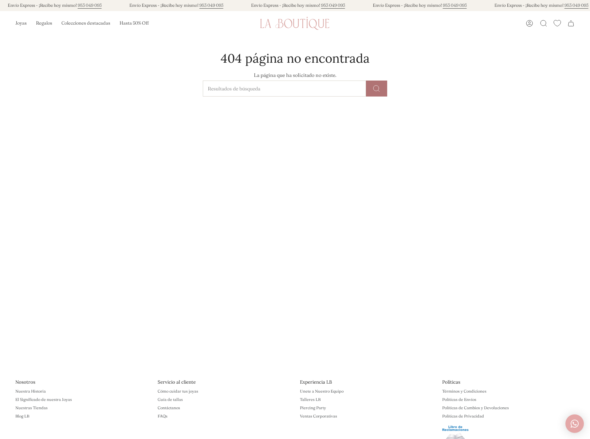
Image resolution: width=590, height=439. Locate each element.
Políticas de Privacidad (463, 415)
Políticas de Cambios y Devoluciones (475, 407)
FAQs (162, 415)
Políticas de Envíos (459, 399)
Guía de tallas (170, 399)
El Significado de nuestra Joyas (43, 399)
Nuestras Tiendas (31, 407)
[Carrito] (571, 23)
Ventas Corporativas (318, 415)
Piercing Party (313, 407)
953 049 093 (90, 5)
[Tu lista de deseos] (557, 23)
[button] (21, 23)
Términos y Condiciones (464, 391)
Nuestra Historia (30, 391)
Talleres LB (310, 399)
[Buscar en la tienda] (376, 89)
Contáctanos (169, 407)
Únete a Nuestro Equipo (322, 391)
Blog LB (22, 415)
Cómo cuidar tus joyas (178, 391)
